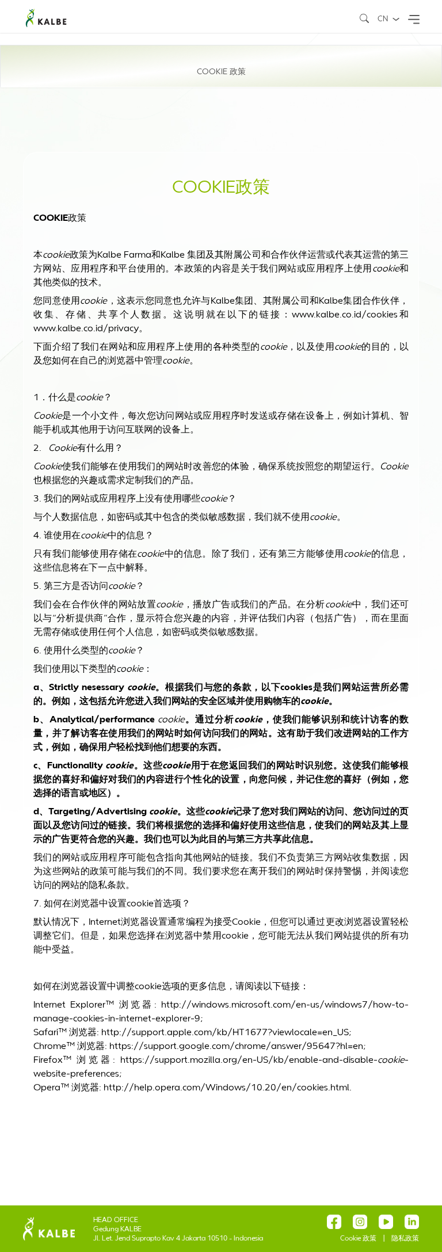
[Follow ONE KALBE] (360, 1222)
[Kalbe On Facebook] (334, 1222)
